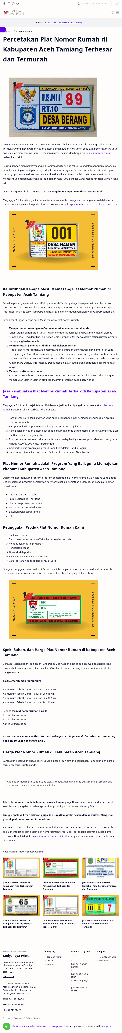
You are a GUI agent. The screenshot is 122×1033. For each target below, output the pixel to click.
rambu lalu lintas (65, 22)
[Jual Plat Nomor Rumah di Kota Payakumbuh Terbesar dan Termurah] (61, 868)
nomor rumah (50, 22)
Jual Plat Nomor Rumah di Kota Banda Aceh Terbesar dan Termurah (98, 923)
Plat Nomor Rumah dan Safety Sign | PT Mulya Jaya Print (40, 1026)
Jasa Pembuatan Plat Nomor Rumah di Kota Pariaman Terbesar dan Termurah (99, 885)
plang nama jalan (107, 204)
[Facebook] (7, 1018)
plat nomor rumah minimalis (52, 836)
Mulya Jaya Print (110, 1026)
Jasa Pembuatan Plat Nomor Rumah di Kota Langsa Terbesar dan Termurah (59, 923)
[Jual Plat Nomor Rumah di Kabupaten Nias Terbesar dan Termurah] (21, 868)
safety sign (78, 22)
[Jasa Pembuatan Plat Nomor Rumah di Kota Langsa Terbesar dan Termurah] (61, 905)
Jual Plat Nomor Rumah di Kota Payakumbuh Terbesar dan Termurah (59, 885)
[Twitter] (29, 1018)
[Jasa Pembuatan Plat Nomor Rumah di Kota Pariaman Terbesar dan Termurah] (100, 868)
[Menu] (117, 12)
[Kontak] (37, 1018)
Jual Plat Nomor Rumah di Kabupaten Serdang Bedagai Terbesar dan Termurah (17, 923)
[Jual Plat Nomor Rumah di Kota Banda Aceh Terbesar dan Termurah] (100, 905)
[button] (5, 3)
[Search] (112, 12)
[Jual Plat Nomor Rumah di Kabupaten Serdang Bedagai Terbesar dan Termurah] (21, 905)
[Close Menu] (118, 22)
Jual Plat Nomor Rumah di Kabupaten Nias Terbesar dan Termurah (18, 885)
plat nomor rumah (100, 153)
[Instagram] (18, 1018)
